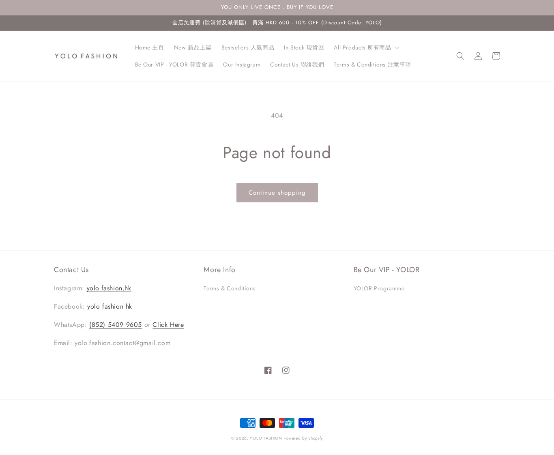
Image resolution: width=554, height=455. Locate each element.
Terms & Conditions (230, 288)
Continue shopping (277, 192)
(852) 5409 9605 (115, 324)
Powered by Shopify (303, 438)
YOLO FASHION (266, 438)
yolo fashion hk (109, 306)
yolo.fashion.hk (109, 288)
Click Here (168, 324)
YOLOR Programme (379, 288)
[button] (365, 47)
